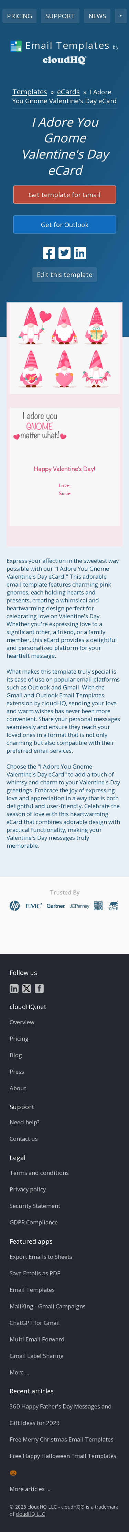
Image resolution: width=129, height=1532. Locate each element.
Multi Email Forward (37, 1339)
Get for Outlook (64, 224)
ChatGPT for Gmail (35, 1323)
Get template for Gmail (64, 194)
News (97, 15)
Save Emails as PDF (35, 1273)
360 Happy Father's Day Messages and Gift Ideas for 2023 (61, 1414)
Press (17, 1071)
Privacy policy (28, 1189)
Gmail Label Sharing (37, 1356)
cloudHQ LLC (30, 1514)
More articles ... (30, 1489)
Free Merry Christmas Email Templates (62, 1439)
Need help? (25, 1122)
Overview (22, 1022)
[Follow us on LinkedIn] (14, 988)
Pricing (19, 15)
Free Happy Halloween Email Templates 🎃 (63, 1464)
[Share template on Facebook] (49, 253)
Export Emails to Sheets (41, 1257)
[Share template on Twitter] (64, 253)
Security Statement (35, 1206)
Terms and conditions (39, 1173)
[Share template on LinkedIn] (80, 253)
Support (60, 15)
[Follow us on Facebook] (39, 988)
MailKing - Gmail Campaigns (48, 1306)
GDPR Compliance (34, 1222)
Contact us (24, 1139)
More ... (19, 1372)
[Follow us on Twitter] (26, 988)
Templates (29, 91)
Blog (16, 1055)
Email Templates (32, 1290)
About (18, 1088)
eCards (68, 91)
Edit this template (65, 274)
